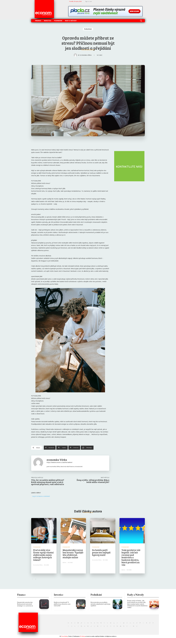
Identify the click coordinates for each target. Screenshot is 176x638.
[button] (141, 20)
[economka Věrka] (76, 55)
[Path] (149, 622)
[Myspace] (143, 622)
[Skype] (81, 626)
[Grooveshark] (123, 622)
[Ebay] (97, 622)
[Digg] (87, 622)
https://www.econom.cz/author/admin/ (59, 462)
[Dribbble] (94, 622)
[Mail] (136, 622)
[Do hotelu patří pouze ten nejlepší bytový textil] (102, 530)
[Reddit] (71, 626)
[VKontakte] (117, 626)
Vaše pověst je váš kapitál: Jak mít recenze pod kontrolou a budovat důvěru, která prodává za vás (131, 557)
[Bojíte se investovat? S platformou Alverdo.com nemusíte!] (81, 604)
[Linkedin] (133, 622)
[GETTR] (120, 622)
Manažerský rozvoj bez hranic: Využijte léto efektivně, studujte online (73, 553)
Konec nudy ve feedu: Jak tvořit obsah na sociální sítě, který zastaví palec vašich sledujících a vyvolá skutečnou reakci (137, 604)
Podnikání (88, 29)
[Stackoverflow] (91, 626)
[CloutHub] (74, 622)
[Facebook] (104, 622)
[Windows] (120, 626)
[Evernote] (100, 622)
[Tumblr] (104, 626)
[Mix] (140, 622)
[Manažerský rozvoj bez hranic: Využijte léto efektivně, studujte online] (73, 530)
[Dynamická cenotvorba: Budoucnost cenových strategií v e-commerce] (44, 604)
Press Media (64, 636)
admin (64, 562)
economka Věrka (86, 55)
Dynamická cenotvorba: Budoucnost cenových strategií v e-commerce (25, 604)
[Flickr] (107, 622)
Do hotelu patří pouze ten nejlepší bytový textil (101, 552)
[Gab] (117, 622)
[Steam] (94, 626)
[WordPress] (123, 626)
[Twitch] (107, 626)
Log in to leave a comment (41, 496)
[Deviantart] (84, 622)
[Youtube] (133, 626)
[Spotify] (87, 626)
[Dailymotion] (78, 622)
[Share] (78, 626)
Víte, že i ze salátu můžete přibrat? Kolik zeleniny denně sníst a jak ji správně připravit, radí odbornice (47, 482)
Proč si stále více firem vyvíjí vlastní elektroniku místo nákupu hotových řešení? (43, 554)
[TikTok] (100, 626)
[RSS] (74, 626)
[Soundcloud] (84, 626)
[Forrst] (114, 622)
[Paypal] (153, 622)
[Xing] (136, 626)
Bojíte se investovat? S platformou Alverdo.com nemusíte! (62, 604)
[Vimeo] (114, 626)
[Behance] (68, 622)
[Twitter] (110, 626)
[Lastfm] (130, 622)
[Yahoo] (127, 626)
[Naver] (146, 622)
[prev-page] (32, 579)
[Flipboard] (110, 622)
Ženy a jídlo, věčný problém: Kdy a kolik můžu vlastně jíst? (93, 480)
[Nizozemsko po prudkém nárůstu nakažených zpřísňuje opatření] (117, 604)
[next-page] (35, 579)
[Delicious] (81, 622)
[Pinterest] (68, 626)
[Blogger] (71, 622)
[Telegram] (97, 626)
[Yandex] (130, 626)
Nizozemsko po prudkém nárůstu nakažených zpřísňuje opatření (100, 604)
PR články (82, 636)
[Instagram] (127, 622)
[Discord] (91, 622)
